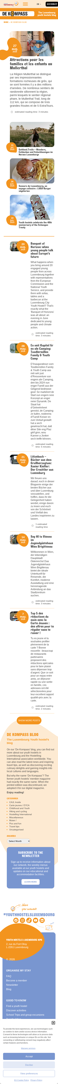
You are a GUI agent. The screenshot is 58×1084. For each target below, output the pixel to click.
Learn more (30, 882)
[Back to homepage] (11, 4)
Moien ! (13, 820)
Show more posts (29, 720)
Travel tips (14, 826)
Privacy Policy (36, 1080)
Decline (29, 1065)
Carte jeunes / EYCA (19, 805)
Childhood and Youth (19, 808)
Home (6, 22)
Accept (29, 1056)
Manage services (28, 1048)
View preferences (29, 1073)
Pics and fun (15, 823)
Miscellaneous (16, 817)
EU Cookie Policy (21, 1080)
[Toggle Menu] (25, 4)
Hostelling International (20, 814)
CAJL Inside (15, 802)
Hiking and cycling (18, 811)
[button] (53, 1022)
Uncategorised (16, 829)
